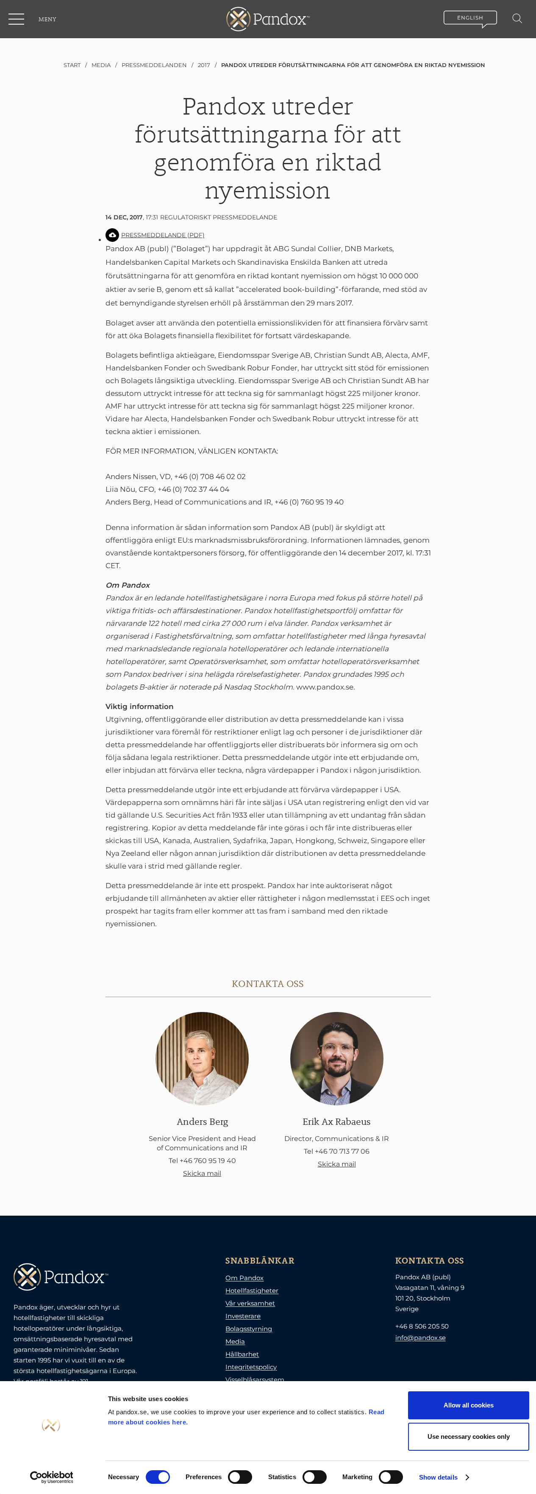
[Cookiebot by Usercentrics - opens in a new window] (51, 1477)
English (470, 17)
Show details (438, 1477)
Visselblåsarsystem (254, 1380)
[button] (17, 19)
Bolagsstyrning (248, 1329)
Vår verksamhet (250, 1303)
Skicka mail (202, 1173)
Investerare (243, 1316)
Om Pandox (244, 1278)
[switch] (240, 1477)
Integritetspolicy (251, 1367)
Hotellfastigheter (251, 1291)
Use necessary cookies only (469, 1436)
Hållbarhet (242, 1354)
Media (235, 1341)
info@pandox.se (420, 1338)
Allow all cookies (469, 1405)
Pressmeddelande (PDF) (163, 235)
